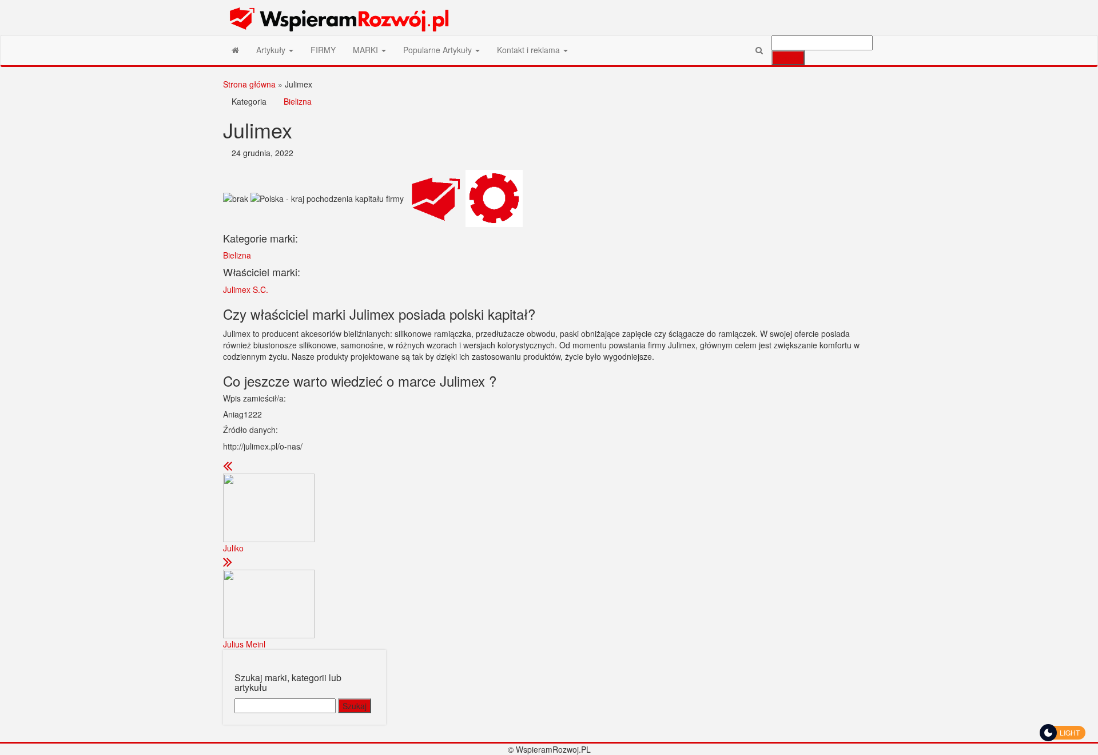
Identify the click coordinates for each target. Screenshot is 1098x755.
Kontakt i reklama (529, 49)
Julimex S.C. (245, 289)
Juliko (233, 548)
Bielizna (298, 101)
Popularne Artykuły (438, 49)
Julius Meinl (244, 644)
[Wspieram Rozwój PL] (235, 49)
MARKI (366, 49)
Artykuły (272, 49)
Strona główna (249, 84)
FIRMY (323, 49)
